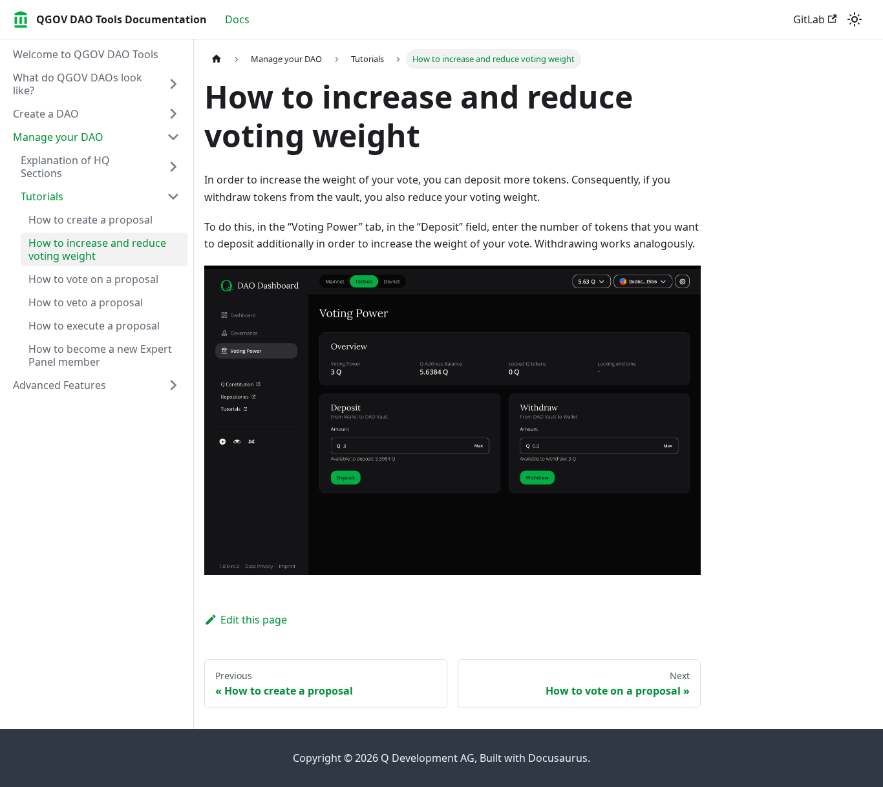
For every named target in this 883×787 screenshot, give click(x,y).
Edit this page (253, 620)
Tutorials (42, 196)
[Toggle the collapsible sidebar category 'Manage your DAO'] (173, 137)
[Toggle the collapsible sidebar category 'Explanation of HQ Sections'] (173, 167)
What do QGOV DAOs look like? (77, 84)
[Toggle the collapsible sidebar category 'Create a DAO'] (173, 113)
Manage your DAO (58, 137)
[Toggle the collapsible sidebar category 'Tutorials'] (173, 196)
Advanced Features (59, 385)
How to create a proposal (90, 220)
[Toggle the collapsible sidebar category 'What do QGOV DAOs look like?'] (173, 84)
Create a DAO (46, 114)
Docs (237, 19)
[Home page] (216, 59)
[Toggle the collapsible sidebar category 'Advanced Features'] (173, 385)
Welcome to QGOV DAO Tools (85, 54)
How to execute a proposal (94, 326)
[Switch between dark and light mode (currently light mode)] (854, 19)
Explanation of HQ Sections (65, 166)
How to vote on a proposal (93, 279)
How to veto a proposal (85, 302)
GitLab (809, 19)
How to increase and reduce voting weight (97, 249)
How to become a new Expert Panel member (100, 355)
